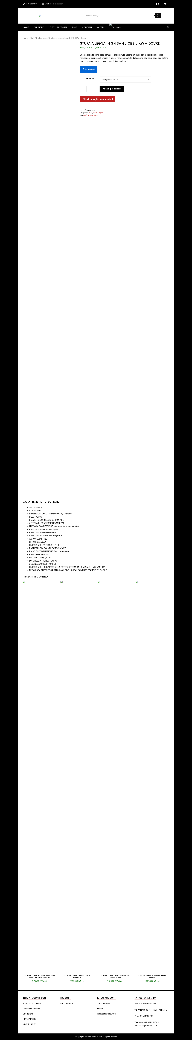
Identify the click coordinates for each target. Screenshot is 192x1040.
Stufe (32, 38)
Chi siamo (39, 27)
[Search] (158, 15)
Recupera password (106, 1014)
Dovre (90, 113)
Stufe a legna (42, 38)
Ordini (100, 1008)
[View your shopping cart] (168, 27)
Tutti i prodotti (58, 27)
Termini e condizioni (32, 1003)
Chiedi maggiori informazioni (98, 99)
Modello (90, 78)
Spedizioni (28, 1014)
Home (26, 27)
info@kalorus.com (148, 1025)
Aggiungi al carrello (112, 89)
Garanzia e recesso (31, 1008)
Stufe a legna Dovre (90, 115)
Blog (74, 27)
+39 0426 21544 (151, 1022)
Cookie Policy (29, 1024)
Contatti (87, 27)
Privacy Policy (29, 1019)
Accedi (100, 27)
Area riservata (103, 1003)
